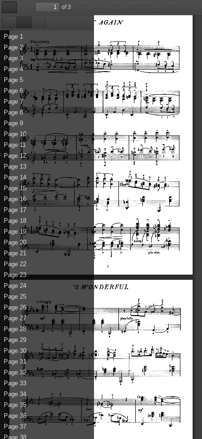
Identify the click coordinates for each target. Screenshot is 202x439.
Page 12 (15, 155)
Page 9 (13, 123)
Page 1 (13, 36)
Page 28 (15, 329)
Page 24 (15, 285)
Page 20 (15, 242)
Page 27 (15, 318)
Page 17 (15, 209)
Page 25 (15, 296)
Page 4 (13, 69)
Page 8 (13, 112)
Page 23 (15, 274)
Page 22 (15, 264)
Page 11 (15, 144)
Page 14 (15, 177)
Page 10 (15, 134)
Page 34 (15, 394)
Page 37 (15, 426)
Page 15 (15, 188)
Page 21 (15, 253)
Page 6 (13, 90)
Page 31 (15, 361)
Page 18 (15, 220)
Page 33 (15, 383)
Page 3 (13, 58)
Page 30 (15, 350)
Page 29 (15, 339)
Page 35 (15, 404)
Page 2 (13, 47)
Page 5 (13, 79)
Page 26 (15, 307)
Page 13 (15, 166)
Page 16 (15, 199)
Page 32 (15, 372)
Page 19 (15, 231)
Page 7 (13, 101)
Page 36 (15, 415)
